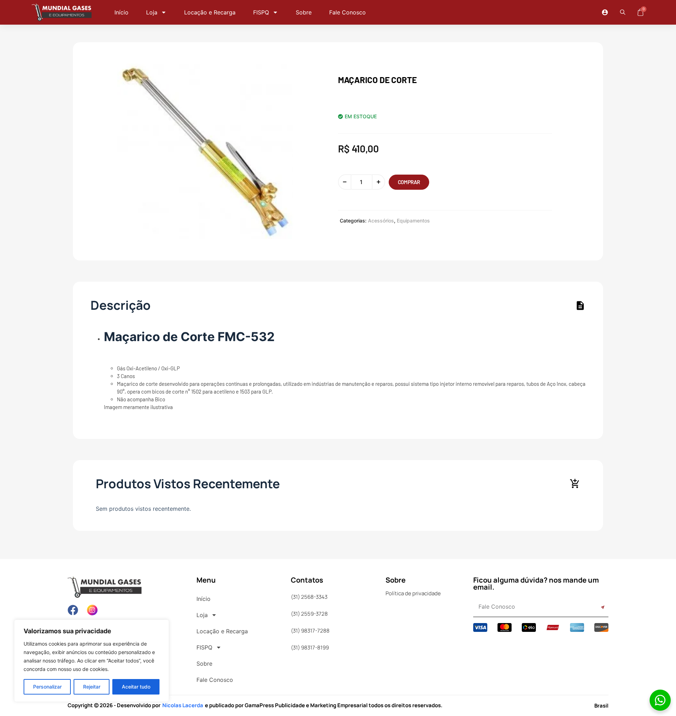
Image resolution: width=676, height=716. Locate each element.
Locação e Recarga (210, 12)
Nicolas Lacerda (182, 705)
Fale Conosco (347, 12)
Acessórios (381, 221)
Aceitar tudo (136, 687)
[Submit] (594, 607)
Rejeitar (91, 687)
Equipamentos (413, 221)
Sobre (304, 12)
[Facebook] (73, 610)
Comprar (409, 182)
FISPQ (261, 12)
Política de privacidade (413, 593)
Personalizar (47, 687)
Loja (151, 12)
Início (121, 12)
